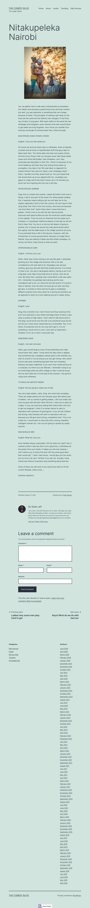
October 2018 (65, 865)
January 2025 (65, 688)
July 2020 (63, 805)
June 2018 (64, 877)
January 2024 (65, 718)
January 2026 (65, 661)
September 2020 (66, 799)
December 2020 (66, 790)
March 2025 (64, 682)
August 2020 (65, 802)
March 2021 (64, 781)
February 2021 (65, 784)
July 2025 (63, 673)
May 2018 (63, 880)
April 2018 (63, 883)
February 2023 (65, 736)
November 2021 (66, 760)
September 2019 (66, 832)
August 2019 (64, 835)
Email (49, 565)
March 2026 (64, 655)
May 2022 (64, 745)
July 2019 (63, 838)
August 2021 (64, 766)
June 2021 (64, 772)
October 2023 (65, 724)
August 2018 (64, 871)
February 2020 (65, 820)
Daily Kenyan (75, 8)
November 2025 (66, 667)
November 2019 (66, 829)
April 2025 (64, 679)
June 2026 (64, 649)
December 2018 (66, 859)
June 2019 (64, 841)
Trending (64, 8)
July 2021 (63, 769)
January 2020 (65, 823)
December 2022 (66, 739)
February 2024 (65, 715)
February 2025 (65, 685)
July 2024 (63, 703)
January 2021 (65, 787)
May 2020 (64, 811)
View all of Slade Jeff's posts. (38, 521)
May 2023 (64, 730)
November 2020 (66, 793)
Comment (22, 543)
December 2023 (66, 721)
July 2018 (63, 874)
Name (21, 565)
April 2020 (64, 814)
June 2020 (64, 808)
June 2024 (64, 706)
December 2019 (66, 826)
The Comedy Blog (19, 8)
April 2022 (64, 748)
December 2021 (66, 757)
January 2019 (65, 856)
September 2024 (66, 697)
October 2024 (65, 694)
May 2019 (63, 844)
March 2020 (64, 817)
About (48, 8)
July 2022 (63, 742)
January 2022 (65, 754)
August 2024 (65, 700)
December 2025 (66, 664)
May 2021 (63, 775)
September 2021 (66, 763)
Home (41, 8)
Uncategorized (14, 661)
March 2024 (64, 712)
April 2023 (64, 733)
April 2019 (63, 847)
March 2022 (64, 751)
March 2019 (64, 850)
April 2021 (63, 778)
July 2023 (63, 727)
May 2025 (64, 676)
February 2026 (65, 658)
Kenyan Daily (13, 655)
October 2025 (65, 670)
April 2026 (64, 652)
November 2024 (66, 691)
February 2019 (65, 853)
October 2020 (65, 796)
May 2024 (64, 709)
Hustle (55, 8)
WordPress (77, 895)
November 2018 (66, 862)
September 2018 (66, 868)
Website (21, 576)
